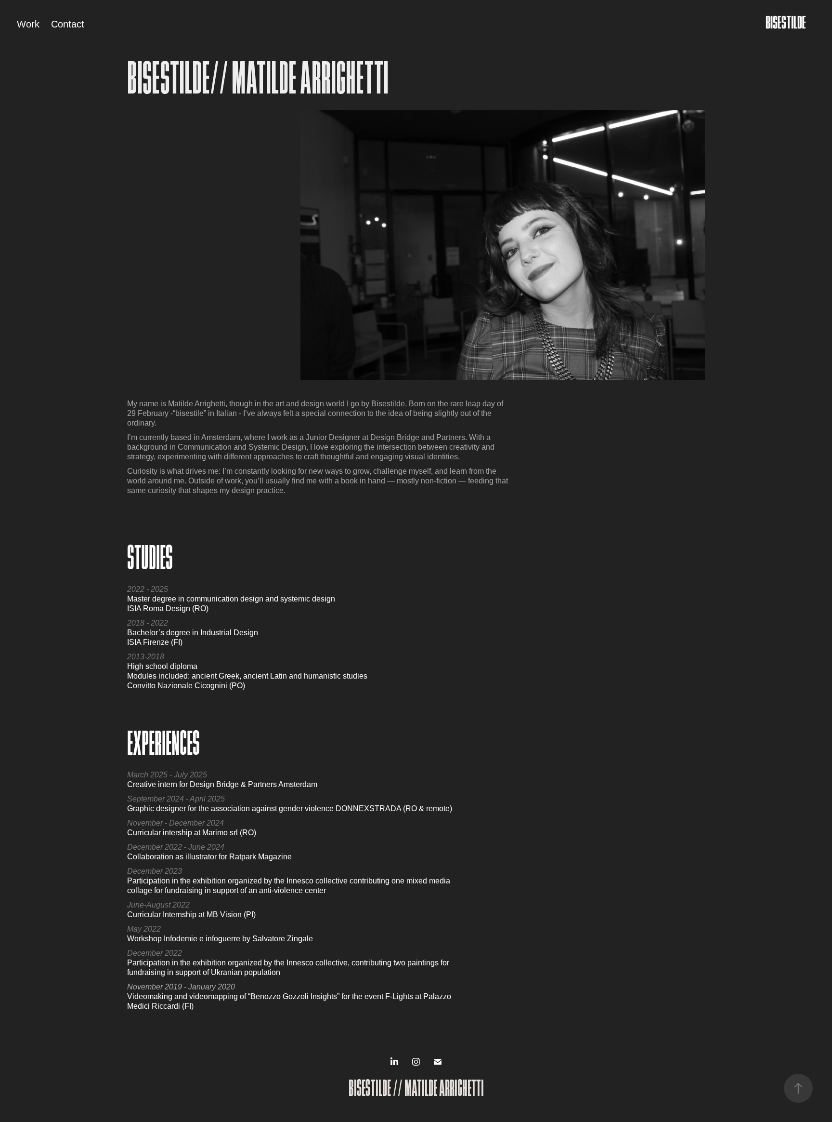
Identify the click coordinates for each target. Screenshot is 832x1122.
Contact (67, 24)
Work (28, 24)
